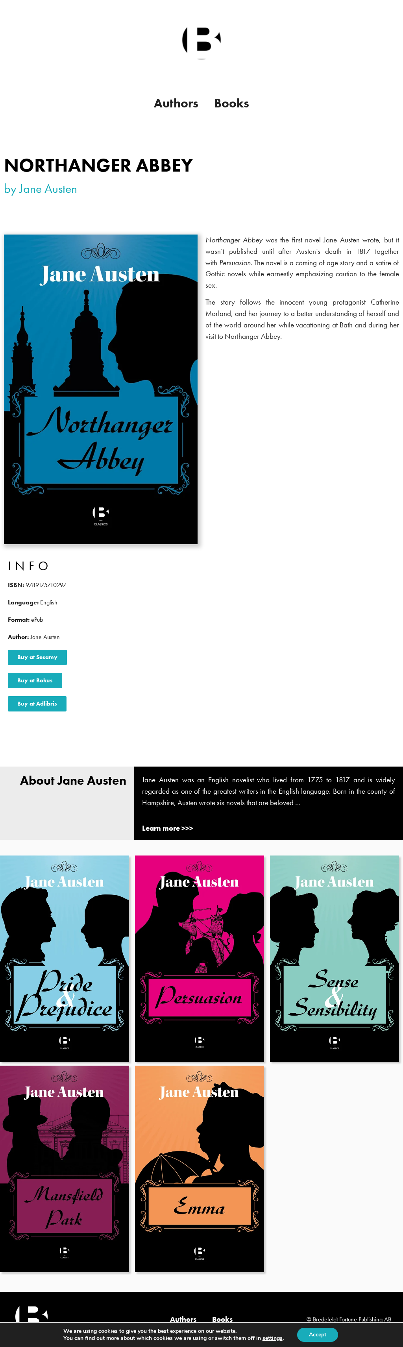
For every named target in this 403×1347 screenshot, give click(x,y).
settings (273, 1338)
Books (231, 103)
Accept (317, 1334)
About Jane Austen (73, 780)
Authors (176, 103)
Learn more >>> (167, 828)
